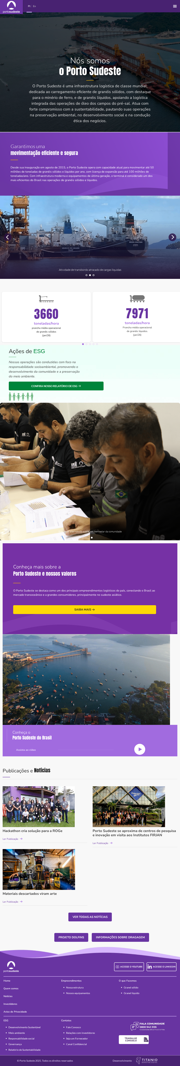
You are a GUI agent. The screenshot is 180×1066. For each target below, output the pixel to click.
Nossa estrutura (74, 987)
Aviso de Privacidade (15, 1011)
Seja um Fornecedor (77, 1038)
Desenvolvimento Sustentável (24, 1027)
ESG (6, 1020)
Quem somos (11, 988)
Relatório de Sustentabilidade (24, 1049)
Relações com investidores (80, 1032)
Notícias (8, 996)
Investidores (10, 1004)
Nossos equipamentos (78, 993)
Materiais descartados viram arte (30, 893)
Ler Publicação (10, 839)
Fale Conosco (73, 1027)
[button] (175, 6)
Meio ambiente (16, 1032)
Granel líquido (131, 993)
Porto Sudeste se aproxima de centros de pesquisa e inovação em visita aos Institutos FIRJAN (134, 832)
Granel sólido (131, 987)
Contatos (66, 1020)
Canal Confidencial (76, 1044)
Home (7, 980)
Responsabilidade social (21, 1038)
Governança (15, 1044)
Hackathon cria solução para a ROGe (32, 830)
